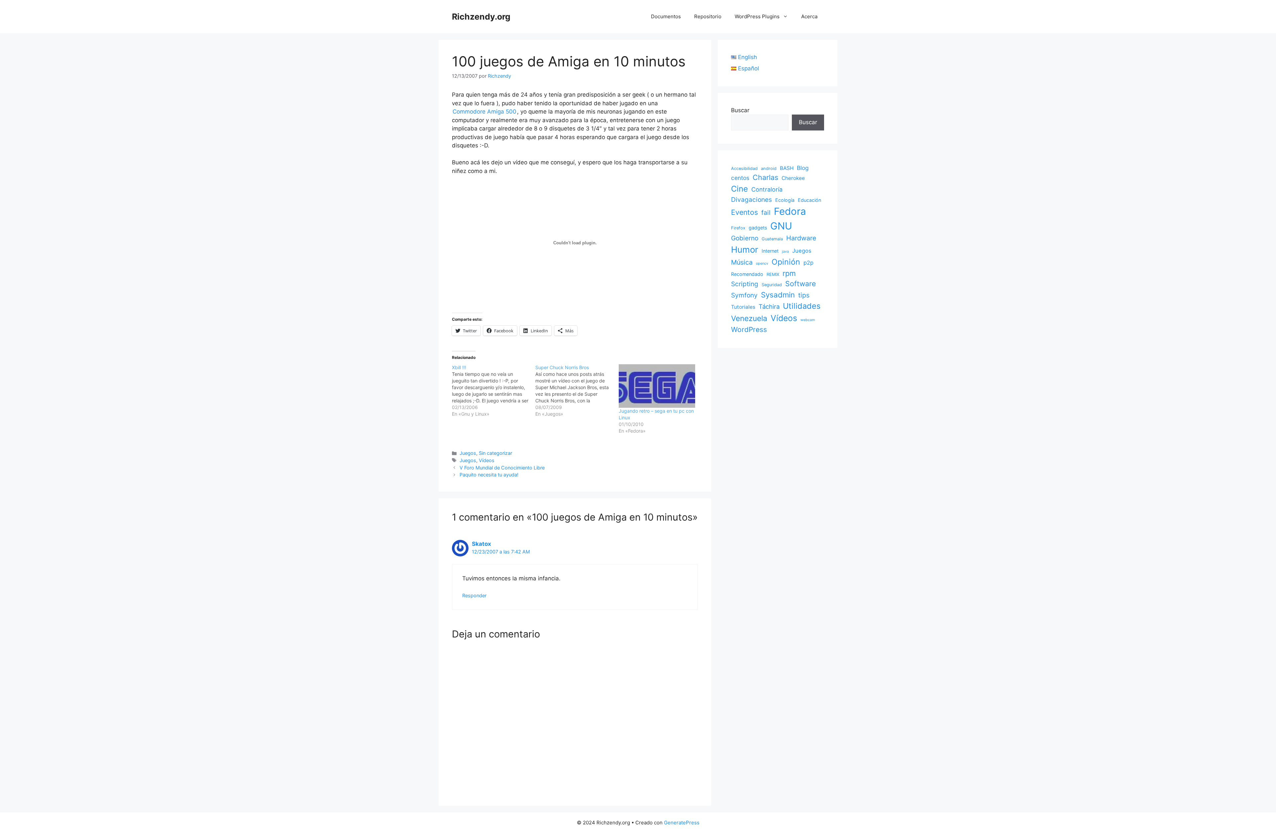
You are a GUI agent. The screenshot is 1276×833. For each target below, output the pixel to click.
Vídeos (486, 460)
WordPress (749, 329)
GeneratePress (681, 822)
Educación (809, 200)
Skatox (481, 544)
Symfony (744, 295)
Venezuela (749, 318)
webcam (807, 320)
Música (742, 262)
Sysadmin (778, 294)
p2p (808, 262)
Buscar (740, 110)
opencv (762, 263)
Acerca (809, 16)
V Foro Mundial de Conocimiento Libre (502, 467)
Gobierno (744, 238)
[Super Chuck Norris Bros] (577, 390)
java (785, 251)
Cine (739, 189)
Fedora (790, 211)
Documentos (666, 16)
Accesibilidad (744, 168)
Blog (803, 167)
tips (803, 295)
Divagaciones (751, 200)
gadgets (758, 227)
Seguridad (772, 284)
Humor (744, 249)
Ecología (785, 200)
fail (766, 212)
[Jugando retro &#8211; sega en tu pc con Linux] (657, 386)
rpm (789, 273)
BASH (787, 168)
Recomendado (747, 274)
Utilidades (801, 306)
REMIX (773, 274)
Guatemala (772, 238)
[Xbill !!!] (493, 390)
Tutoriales (743, 307)
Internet (770, 251)
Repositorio (707, 16)
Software (800, 283)
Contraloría (767, 189)
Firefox (738, 227)
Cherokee (793, 178)
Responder (474, 595)
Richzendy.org (481, 17)
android (769, 168)
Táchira (769, 306)
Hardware (801, 238)
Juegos (468, 453)
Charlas (765, 177)
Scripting (744, 284)
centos (740, 177)
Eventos (744, 212)
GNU (781, 226)
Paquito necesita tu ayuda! (489, 474)
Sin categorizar (495, 453)
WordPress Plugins (757, 16)
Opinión (786, 262)
